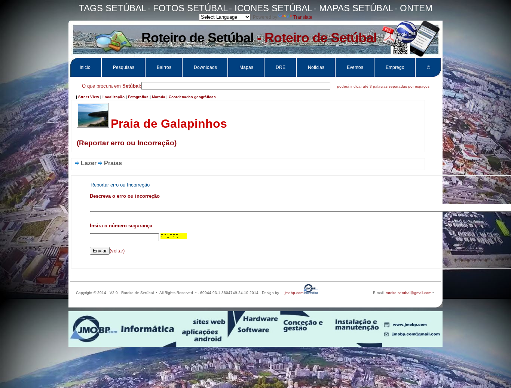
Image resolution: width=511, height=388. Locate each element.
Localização (113, 97)
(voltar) (117, 251)
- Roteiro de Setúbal (259, 37)
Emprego (395, 67)
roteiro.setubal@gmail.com (408, 293)
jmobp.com (294, 293)
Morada (158, 97)
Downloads (205, 67)
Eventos (355, 67)
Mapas (246, 67)
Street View (88, 97)
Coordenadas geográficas (192, 97)
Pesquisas (123, 67)
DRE (280, 67)
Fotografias (138, 97)
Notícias (316, 67)
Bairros (164, 67)
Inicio (85, 67)
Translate (302, 17)
